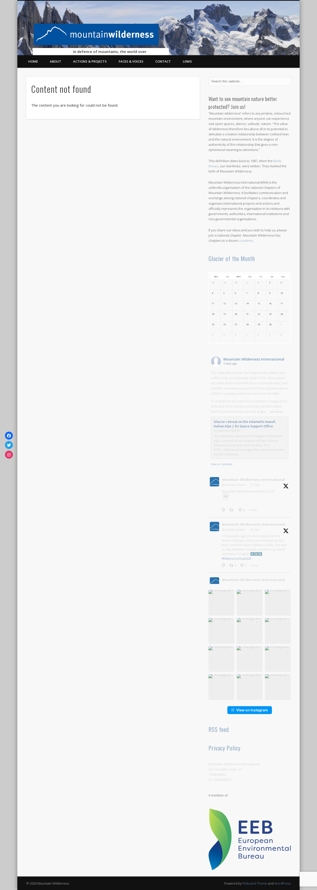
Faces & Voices (131, 61)
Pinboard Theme (254, 883)
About (55, 61)
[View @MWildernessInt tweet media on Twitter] (226, 496)
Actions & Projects (90, 61)
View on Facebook (222, 464)
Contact (163, 61)
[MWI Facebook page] (9, 435)
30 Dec (255, 530)
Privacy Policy (224, 747)
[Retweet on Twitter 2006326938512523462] (232, 510)
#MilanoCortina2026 (236, 558)
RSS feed (219, 729)
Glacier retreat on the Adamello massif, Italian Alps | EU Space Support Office (245, 423)
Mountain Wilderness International (253, 359)
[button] (221, 603)
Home (33, 61)
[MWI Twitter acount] (9, 445)
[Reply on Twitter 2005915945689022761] (224, 566)
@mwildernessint (233, 485)
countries (246, 240)
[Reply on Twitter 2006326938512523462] (224, 510)
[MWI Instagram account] (9, 454)
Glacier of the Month (232, 258)
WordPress (282, 883)
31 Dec (255, 485)
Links (187, 61)
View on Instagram (252, 710)
